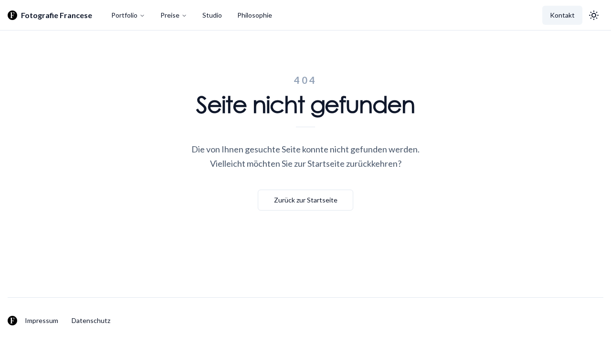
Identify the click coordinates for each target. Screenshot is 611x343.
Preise (169, 15)
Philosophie (254, 15)
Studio (212, 15)
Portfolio (124, 15)
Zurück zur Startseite (305, 200)
